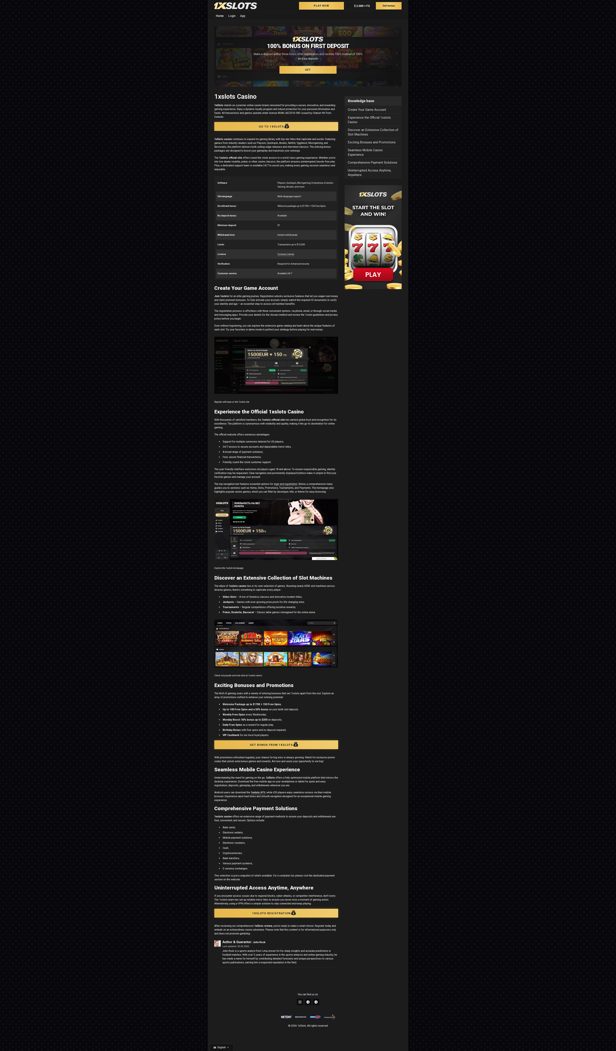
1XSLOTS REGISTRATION (271, 913)
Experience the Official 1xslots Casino (369, 120)
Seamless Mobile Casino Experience (365, 152)
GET (308, 69)
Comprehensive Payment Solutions (372, 162)
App (242, 16)
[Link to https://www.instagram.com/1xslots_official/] (300, 1002)
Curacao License (286, 254)
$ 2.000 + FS (374, 6)
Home (220, 16)
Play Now (321, 5)
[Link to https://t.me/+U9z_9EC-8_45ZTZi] (308, 1002)
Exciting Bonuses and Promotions (372, 142)
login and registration (285, 484)
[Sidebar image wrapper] (373, 237)
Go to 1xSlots (271, 126)
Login (231, 16)
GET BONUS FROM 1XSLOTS (271, 744)
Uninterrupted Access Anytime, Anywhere (369, 172)
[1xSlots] (235, 5)
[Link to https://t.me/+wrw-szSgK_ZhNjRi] (316, 1002)
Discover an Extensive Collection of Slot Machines (373, 132)
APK (258, 792)
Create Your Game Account (367, 110)
